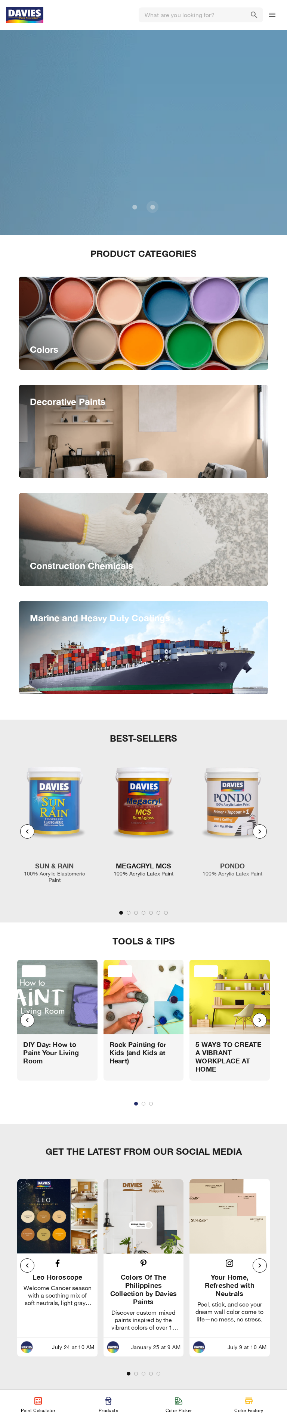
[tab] (121, 912)
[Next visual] (260, 831)
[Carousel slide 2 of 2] (152, 207)
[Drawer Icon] (272, 15)
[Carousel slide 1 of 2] (135, 207)
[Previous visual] (27, 831)
